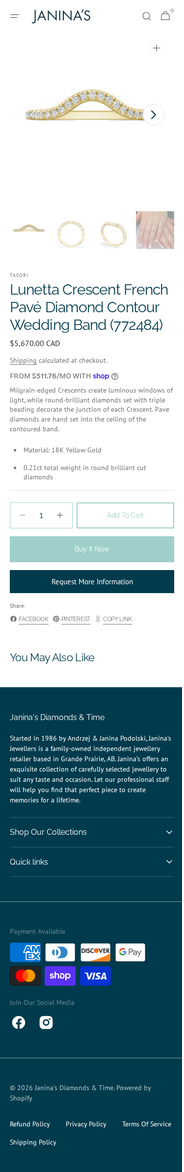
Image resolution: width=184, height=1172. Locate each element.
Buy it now (88, 567)
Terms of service (34, 1159)
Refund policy (30, 1141)
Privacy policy (86, 1141)
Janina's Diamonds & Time (74, 1105)
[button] (15, 16)
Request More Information (88, 599)
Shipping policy (98, 1159)
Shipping (23, 378)
